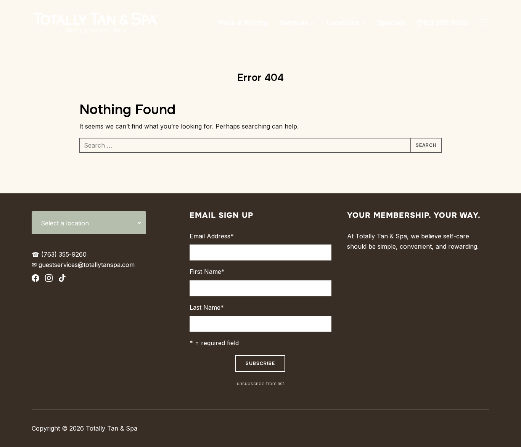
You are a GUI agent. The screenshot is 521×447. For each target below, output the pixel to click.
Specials (391, 23)
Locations (343, 23)
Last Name (207, 307)
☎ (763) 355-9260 (59, 254)
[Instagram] (49, 279)
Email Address (212, 236)
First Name (207, 271)
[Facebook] (35, 279)
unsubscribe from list (260, 383)
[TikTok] (62, 279)
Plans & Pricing (242, 23)
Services (294, 23)
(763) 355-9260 (442, 23)
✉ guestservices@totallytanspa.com (83, 265)
